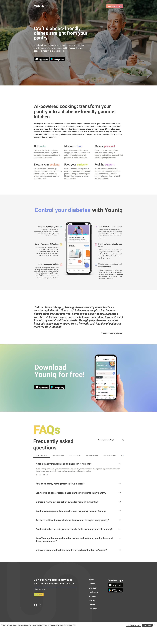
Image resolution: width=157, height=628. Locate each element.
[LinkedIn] (40, 605)
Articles (92, 600)
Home (91, 579)
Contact (92, 605)
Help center (93, 609)
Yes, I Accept (147, 625)
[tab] (41, 455)
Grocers (92, 584)
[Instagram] (35, 605)
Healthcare (93, 592)
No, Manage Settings (133, 625)
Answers (92, 596)
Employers (93, 588)
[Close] (155, 625)
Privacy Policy (72, 625)
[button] (57, 59)
